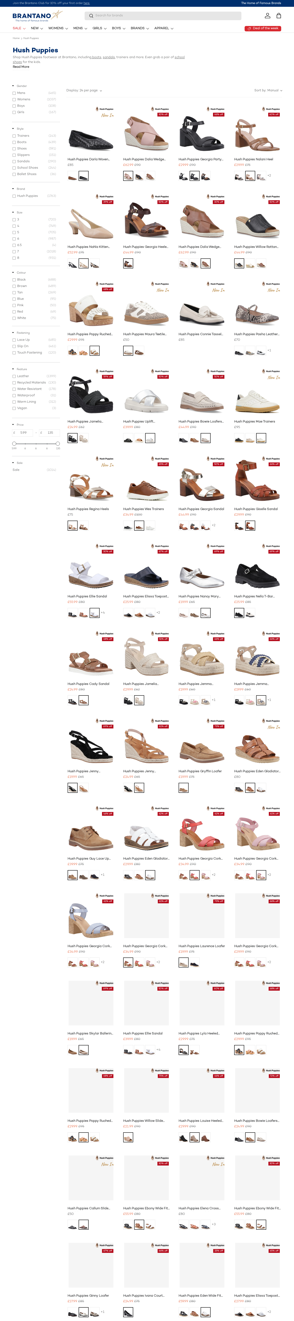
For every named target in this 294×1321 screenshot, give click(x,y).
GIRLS (97, 28)
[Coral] (195, 875)
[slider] (14, 444)
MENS (78, 28)
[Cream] (95, 351)
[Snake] (184, 176)
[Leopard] (206, 176)
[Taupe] (206, 438)
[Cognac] (139, 526)
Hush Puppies (31, 38)
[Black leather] (239, 351)
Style (20, 129)
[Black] (84, 176)
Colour (21, 272)
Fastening (23, 333)
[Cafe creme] (84, 351)
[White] (261, 438)
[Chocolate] (128, 263)
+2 (269, 175)
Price (20, 424)
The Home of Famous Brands (261, 3)
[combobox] (163, 15)
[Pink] (128, 176)
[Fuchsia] (195, 700)
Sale (19, 463)
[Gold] (250, 263)
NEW (35, 28)
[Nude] (84, 263)
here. (87, 3)
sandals (109, 57)
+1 (269, 350)
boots (96, 57)
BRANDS (138, 28)
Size (19, 212)
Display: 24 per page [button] (82, 90)
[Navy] (206, 700)
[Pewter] (261, 176)
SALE (17, 28)
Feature (21, 369)
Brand (20, 189)
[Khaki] (84, 875)
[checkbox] (35, 93)
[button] (278, 15)
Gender (21, 86)
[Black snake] (195, 176)
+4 (103, 613)
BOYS (116, 28)
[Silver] (261, 351)
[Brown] (206, 1137)
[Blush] (184, 613)
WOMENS (56, 28)
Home (16, 38)
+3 (214, 1224)
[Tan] (73, 176)
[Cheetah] (128, 351)
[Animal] (95, 1312)
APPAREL (161, 28)
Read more (21, 67)
